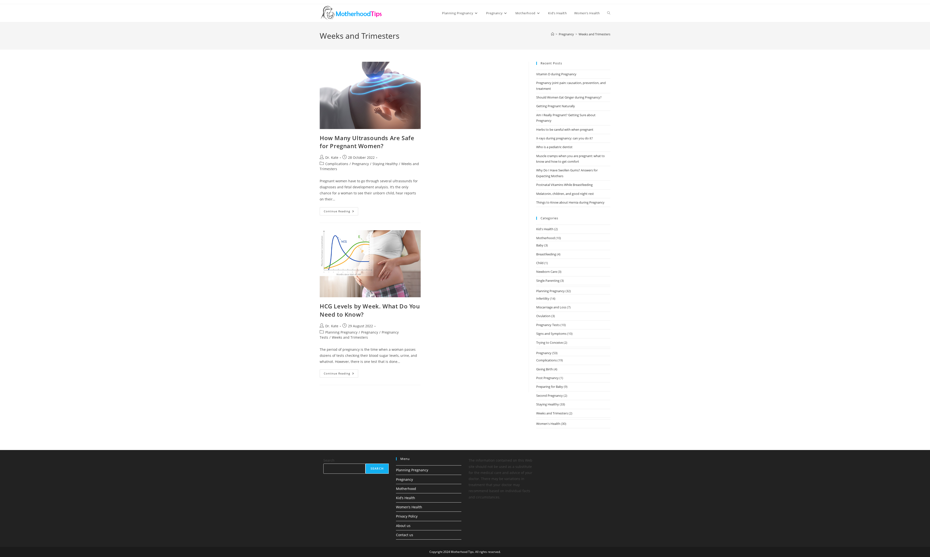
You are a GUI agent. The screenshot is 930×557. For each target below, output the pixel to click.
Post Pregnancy (547, 378)
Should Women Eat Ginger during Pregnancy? (569, 97)
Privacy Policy (407, 516)
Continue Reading (341, 212)
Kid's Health (544, 229)
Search (328, 460)
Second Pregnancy (549, 395)
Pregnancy (360, 163)
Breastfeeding (546, 254)
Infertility (542, 298)
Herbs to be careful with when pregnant (564, 129)
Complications (336, 163)
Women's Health (548, 423)
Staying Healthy (385, 163)
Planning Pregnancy (341, 332)
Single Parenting (547, 280)
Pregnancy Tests (548, 325)
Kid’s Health (405, 498)
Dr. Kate (331, 157)
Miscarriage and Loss (551, 307)
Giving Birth (544, 369)
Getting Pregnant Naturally (555, 106)
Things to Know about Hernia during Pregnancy (570, 202)
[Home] (552, 34)
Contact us (404, 535)
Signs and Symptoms (551, 333)
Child (539, 263)
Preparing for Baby (549, 386)
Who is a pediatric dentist (554, 147)
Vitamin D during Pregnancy (556, 74)
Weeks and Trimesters (594, 34)
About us (403, 525)
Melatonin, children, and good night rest (565, 193)
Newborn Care (546, 271)
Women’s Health (409, 507)
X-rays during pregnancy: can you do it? (564, 138)
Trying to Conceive (549, 342)
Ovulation (543, 316)
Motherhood (545, 238)
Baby (539, 245)
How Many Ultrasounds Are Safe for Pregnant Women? (367, 142)
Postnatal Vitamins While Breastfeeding (564, 185)
